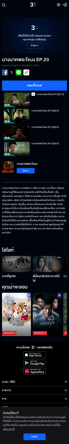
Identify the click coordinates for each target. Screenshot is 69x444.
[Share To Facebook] (5, 72)
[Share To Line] (19, 72)
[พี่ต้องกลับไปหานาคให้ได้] (47, 264)
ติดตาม (26, 170)
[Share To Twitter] (12, 72)
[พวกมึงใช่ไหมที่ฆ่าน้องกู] (47, 314)
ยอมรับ (34, 436)
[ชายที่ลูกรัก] (16, 264)
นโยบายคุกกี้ (9, 429)
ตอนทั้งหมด (34, 85)
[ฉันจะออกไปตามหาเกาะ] (16, 314)
